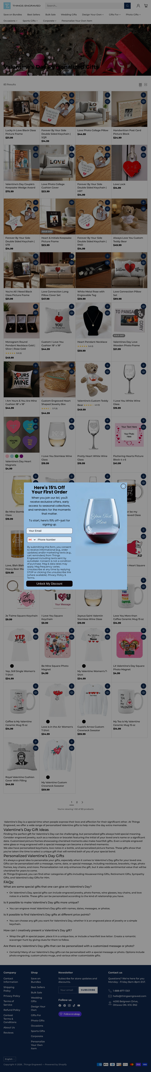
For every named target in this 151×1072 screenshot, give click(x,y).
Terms (30, 577)
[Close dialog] (123, 486)
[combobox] (31, 539)
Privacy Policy (56, 575)
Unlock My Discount (49, 583)
